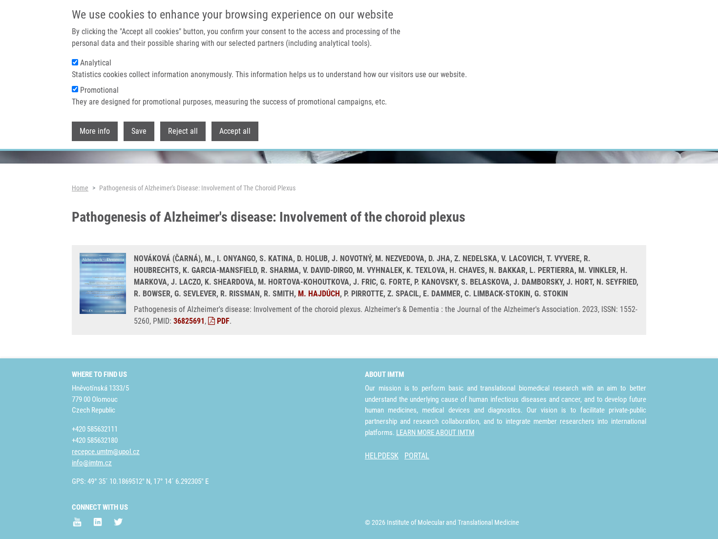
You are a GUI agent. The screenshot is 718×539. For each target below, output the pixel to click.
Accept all (235, 131)
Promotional (99, 90)
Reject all (183, 131)
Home (80, 188)
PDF (222, 321)
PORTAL (416, 455)
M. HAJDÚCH (319, 293)
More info (95, 131)
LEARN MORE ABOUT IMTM (435, 432)
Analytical (95, 62)
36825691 (189, 321)
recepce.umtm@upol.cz (106, 451)
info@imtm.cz (92, 462)
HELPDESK (382, 455)
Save (139, 131)
